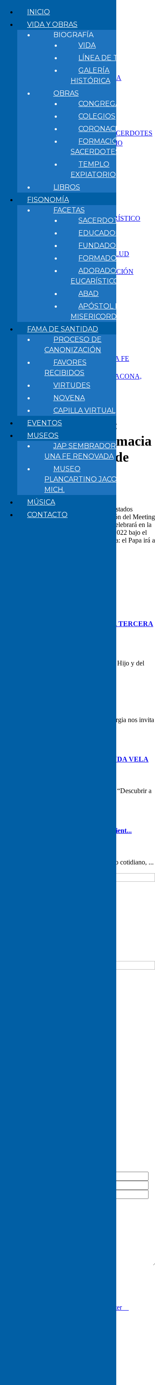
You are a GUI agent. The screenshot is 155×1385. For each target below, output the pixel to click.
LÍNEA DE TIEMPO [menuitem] (110, 58)
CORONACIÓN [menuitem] (103, 129)
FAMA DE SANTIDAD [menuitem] (62, 329)
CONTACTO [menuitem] (47, 515)
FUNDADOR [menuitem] (99, 245)
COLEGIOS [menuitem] (96, 116)
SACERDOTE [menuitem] (100, 220)
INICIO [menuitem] (38, 12)
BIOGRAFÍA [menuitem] (73, 35)
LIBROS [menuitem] (66, 187)
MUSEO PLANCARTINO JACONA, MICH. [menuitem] (86, 479)
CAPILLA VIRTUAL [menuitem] (84, 410)
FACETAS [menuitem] (69, 210)
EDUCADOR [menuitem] (99, 233)
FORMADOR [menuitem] (100, 258)
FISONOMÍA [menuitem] (48, 200)
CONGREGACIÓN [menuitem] (108, 104)
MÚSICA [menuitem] (41, 502)
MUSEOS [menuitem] (43, 435)
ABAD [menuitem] (88, 293)
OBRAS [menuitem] (66, 93)
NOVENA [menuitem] (69, 398)
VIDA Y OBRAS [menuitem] (52, 24)
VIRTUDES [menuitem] (71, 385)
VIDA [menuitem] (87, 45)
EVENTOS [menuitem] (44, 423)
